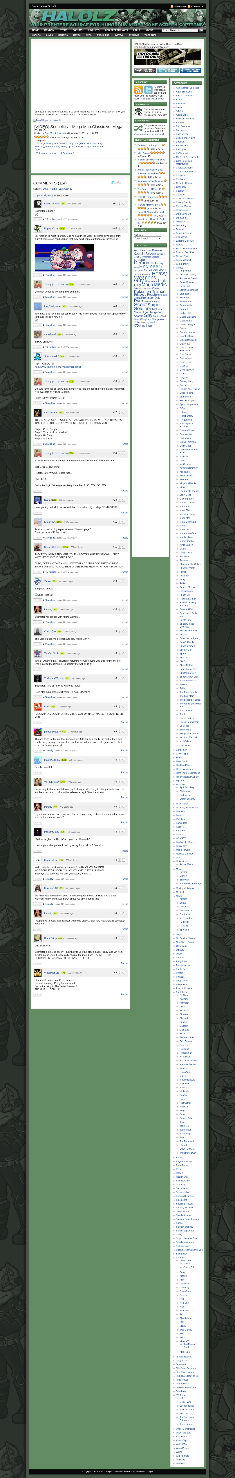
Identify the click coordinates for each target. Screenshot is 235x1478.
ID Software (185, 1056)
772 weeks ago (66, 581)
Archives (94, 30)
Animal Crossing (188, 274)
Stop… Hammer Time (187, 1238)
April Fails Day (187, 787)
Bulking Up (181, 149)
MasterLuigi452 (52, 760)
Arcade (183, 1276)
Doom (183, 385)
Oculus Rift (188, 1267)
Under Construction (186, 1429)
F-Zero (183, 408)
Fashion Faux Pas (185, 252)
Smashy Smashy (184, 1207)
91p (61, 412)
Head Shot (181, 761)
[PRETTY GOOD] (44, 136)
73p (54, 581)
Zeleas (47, 581)
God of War (185, 438)
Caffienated (182, 153)
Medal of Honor (187, 514)
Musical (180, 892)
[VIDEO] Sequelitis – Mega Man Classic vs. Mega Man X (78, 128)
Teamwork (181, 1364)
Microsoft (184, 1083)
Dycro (47, 500)
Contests (184, 906)
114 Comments (65, 153)
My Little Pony (187, 1409)
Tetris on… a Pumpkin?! (149, 145)
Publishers (103, 35)
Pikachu (157, 288)
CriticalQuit (50, 631)
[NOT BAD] (41, 136)
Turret (137, 319)
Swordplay (181, 1254)
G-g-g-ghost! (182, 264)
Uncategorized (88, 146)
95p (63, 973)
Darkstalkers (186, 358)
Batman (183, 872)
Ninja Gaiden (186, 545)
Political (180, 977)
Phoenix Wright (187, 568)
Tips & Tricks (73, 146)
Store (63, 30)
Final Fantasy (186, 416)
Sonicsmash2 (51, 356)
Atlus (182, 1006)
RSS (143, 98)
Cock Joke (181, 187)
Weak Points (182, 1448)
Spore (183, 653)
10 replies (51, 347)
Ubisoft (183, 1145)
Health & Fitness (184, 765)
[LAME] (38, 136)
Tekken (183, 684)
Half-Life (184, 456)
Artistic (36, 35)
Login (37, 195)
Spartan (138, 315)
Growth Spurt (182, 753)
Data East (184, 1030)
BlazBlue (184, 297)
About (149, 30)
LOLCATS (181, 838)
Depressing (182, 210)
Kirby (147, 281)
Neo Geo (184, 1303)
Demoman (145, 262)
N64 (182, 1299)
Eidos (182, 1033)
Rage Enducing (184, 1161)
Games (49, 35)
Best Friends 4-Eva (185, 138)
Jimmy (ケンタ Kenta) (56, 284)
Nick (149, 289)
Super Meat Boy (188, 673)
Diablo (183, 373)
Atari (182, 1280)
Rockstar (184, 1106)
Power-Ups (181, 984)
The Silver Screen (185, 1372)
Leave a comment (48, 153)
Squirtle (157, 316)
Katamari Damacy (189, 468)
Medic (160, 284)
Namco (183, 1087)
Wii (181, 1333)
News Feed (180, 6)
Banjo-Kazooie (187, 282)
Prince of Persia (188, 587)
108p (64, 760)
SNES (63, 146)
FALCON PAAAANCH (187, 248)
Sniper (154, 304)
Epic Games (186, 1041)
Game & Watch (187, 430)
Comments (197, 6)
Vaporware (181, 1436)
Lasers (179, 834)
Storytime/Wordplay (186, 1242)
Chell (136, 256)
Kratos (154, 281)
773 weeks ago (74, 204)
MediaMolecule (187, 1080)
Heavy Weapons (184, 769)
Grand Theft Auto (188, 442)
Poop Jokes (182, 980)
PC (181, 1314)
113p (71, 284)
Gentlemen (181, 750)
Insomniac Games (189, 1060)
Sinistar (183, 634)
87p (63, 203)
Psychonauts (186, 591)
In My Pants (182, 803)
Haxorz (179, 757)
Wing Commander (189, 733)
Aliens (179, 99)
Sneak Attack (182, 1211)
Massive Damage (185, 853)
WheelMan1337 (52, 972)
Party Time (181, 961)
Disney (183, 876)
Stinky (179, 1234)
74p (53, 706)
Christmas (185, 791)
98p (61, 860)
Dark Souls (185, 354)
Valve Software (187, 1149)
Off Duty (180, 950)
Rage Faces (182, 1165)
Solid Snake (155, 309)
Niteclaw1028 (51, 888)
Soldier (141, 308)
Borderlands (186, 305)
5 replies (50, 297)
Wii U (182, 1337)
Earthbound (185, 396)
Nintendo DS (186, 1310)
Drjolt (47, 706)
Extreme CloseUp (185, 241)
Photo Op (180, 969)
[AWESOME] (47, 136)
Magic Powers (183, 850)
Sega (182, 1110)
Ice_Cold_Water (52, 306)
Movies (77, 35)
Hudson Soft (186, 1053)
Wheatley (145, 322)
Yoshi (150, 326)
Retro (48, 146)
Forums (77, 30)
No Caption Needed (186, 938)
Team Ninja (185, 1133)
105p (54, 500)
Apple (183, 1272)
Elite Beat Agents (188, 400)
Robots (55, 146)
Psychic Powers (184, 988)
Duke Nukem (186, 393)
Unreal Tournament (189, 722)
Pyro (138, 300)
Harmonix (184, 1049)
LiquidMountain (52, 203)
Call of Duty (185, 313)
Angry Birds (185, 270)
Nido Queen (144, 153)
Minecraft (184, 529)
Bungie (183, 1022)
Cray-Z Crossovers (185, 198)
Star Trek (184, 1413)
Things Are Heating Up (187, 1376)
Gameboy (184, 1287)
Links (136, 30)
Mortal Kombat (187, 541)
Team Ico (184, 1126)
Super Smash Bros (189, 677)
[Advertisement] (78, 1036)
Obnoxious (91, 143)
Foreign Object (183, 260)
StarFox (183, 661)
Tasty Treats (182, 1360)
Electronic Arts (187, 1037)
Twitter (154, 98)
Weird (179, 1452)
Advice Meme (186, 864)
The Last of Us (187, 696)
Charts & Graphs (184, 168)
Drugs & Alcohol (184, 233)
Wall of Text (181, 1444)
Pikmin (183, 572)
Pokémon (184, 575)
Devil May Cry (187, 370)
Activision (184, 1003)
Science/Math (183, 1180)
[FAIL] (35, 136)
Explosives (181, 237)
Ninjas (179, 934)
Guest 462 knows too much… (152, 212)
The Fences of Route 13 (149, 189)
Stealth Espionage (185, 1230)
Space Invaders (187, 646)
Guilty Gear (185, 446)
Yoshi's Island (186, 741)
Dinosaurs (181, 218)
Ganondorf (149, 270)
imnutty (48, 609)
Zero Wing (185, 745)
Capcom (39, 143)
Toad (163, 316)
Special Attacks (183, 1215)
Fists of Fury (182, 256)
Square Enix (186, 1118)
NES (82, 143)
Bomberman (186, 301)
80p (62, 832)
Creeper (140, 260)
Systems (119, 35)
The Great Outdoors (186, 1368)
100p (59, 522)
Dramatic (180, 229)
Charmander (160, 254)
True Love (181, 1391)
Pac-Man (184, 556)
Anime (179, 107)
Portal (183, 583)
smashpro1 (50, 334)
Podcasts (184, 922)
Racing (179, 1157)
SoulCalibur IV (187, 642)
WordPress (140, 1471)
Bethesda (184, 1010)
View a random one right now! (149, 134)
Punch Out (185, 595)
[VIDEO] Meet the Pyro (149, 205)
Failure (179, 244)
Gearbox (184, 1045)
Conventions (186, 910)
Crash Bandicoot (188, 340)
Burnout (184, 309)
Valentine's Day (187, 799)
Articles (183, 899)
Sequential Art (183, 1192)
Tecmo (183, 1137)
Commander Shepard (149, 257)
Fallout (183, 412)
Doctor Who (185, 1402)
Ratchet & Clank (188, 599)
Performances (183, 965)
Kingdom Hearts (188, 483)
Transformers (186, 1424)
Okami (183, 548)
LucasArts (185, 1072)
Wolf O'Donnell (145, 324)
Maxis (183, 1076)
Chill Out (180, 175)
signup (47, 195)
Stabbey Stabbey (184, 1227)
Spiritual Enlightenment (187, 1219)
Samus (155, 301)
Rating (53, 188)
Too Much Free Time (186, 1387)
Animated (181, 103)
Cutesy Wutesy (183, 206)
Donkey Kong (186, 381)
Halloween (185, 795)
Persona (184, 560)
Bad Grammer (183, 126)
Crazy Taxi (185, 344)
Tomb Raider (186, 710)
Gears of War (186, 434)
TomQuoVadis (51, 653)
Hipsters (180, 780)
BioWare (184, 1014)
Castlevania (186, 320)
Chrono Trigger (187, 324)
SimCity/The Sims (188, 630)
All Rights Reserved (113, 1471)
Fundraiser (185, 914)
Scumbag (181, 1184)
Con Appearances (116, 30)
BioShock (184, 294)
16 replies (51, 572)
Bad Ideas (181, 130)
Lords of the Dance (185, 842)
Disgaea (184, 377)
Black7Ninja (50, 938)
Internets (180, 811)
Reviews (184, 926)
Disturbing (181, 225)
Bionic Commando (189, 290)
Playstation (185, 1318)
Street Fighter (186, 665)
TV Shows (134, 35)
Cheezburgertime (185, 171)
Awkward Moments (185, 118)
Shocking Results (185, 1204)
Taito (182, 1122)
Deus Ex (184, 366)
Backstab (180, 122)
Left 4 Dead (185, 495)
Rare (182, 1099)
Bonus (183, 903)
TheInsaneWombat (54, 678)
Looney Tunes (187, 1406)
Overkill (180, 953)
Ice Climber (185, 464)
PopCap (184, 1095)
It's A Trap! (181, 819)
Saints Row (185, 620)
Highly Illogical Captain (187, 777)
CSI (181, 1398)
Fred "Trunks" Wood (55, 133)
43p (60, 938)
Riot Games (185, 1103)
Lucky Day (181, 846)
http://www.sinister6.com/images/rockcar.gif (58, 366)
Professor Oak (150, 297)
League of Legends (189, 491)
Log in (150, 1471)
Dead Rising (186, 362)
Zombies (180, 1463)
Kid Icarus (185, 472)
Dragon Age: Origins (190, 389)
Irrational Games (188, 1064)
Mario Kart (185, 506)
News (89, 35)
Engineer (149, 266)
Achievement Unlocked (187, 88)
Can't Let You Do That (187, 157)
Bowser (157, 250)
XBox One (185, 1352)
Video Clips (150, 35)
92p (64, 731)
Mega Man (73, 143)
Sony (182, 1114)
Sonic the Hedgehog (190, 638)
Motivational (182, 861)
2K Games (185, 995)
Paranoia (180, 957)
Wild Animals (182, 1456)
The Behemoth (187, 1141)
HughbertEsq (51, 860)
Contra (183, 328)
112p (62, 228)
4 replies (50, 325)
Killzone (184, 479)
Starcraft (184, 657)
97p (64, 306)
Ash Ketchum (142, 250)
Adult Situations (184, 91)
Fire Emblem (186, 420)
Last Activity (65, 188)
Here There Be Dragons (188, 773)
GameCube (185, 1291)
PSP (182, 1322)
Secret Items (182, 1188)
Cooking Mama (187, 332)
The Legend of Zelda (190, 700)
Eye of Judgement (189, 404)
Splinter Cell (186, 650)
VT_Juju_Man (51, 781)
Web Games (186, 1330)
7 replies (50, 275)
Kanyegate (181, 823)
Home (35, 30)
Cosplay (180, 191)
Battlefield (185, 286)
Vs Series (184, 726)
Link (162, 280)
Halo (182, 460)
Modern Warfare (188, 533)
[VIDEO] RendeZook (148, 197)
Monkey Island (187, 537)
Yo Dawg (180, 1459)
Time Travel (182, 1380)
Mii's (178, 857)
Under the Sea (183, 1432)
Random (49, 30)
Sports (179, 1223)
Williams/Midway (188, 1153)
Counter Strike (187, 336)
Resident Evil (186, 609)
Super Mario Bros (188, 669)
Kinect (186, 1263)
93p (59, 631)
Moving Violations (185, 888)
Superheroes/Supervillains (189, 1250)
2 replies (50, 444)
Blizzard (184, 1018)
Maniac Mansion (188, 502)
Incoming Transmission (55, 143)
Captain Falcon (144, 253)
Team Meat (185, 1130)
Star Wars (184, 879)
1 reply (49, 750)
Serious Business (185, 1196)
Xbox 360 (184, 1341)
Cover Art (180, 194)
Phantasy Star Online (190, 564)
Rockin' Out (181, 1177)
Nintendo (184, 1091)
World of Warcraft (188, 737)
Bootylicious (182, 145)
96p (62, 356)
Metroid (183, 525)
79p (61, 888)
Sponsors (184, 929)
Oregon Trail (186, 552)
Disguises (181, 221)
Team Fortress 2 (188, 680)
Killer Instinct (186, 475)
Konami (183, 1068)
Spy (148, 315)
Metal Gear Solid (188, 522)
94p (59, 334)
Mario (147, 284)
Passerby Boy (51, 831)
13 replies (51, 219)
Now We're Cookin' (185, 942)
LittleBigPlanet (187, 498)
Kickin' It (180, 827)
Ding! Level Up (183, 214)
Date (45, 188)
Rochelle (147, 302)
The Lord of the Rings (190, 883)
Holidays (63, 35)
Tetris (182, 688)
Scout (140, 304)
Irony (178, 815)
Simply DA (50, 522)
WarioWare (185, 729)
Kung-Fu (180, 830)
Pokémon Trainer (149, 291)
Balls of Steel (182, 134)
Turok (182, 714)
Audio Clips (182, 115)
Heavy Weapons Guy (150, 276)
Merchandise (186, 918)
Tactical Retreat (183, 1356)
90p (55, 609)
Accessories (186, 1260)
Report (124, 219)
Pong (182, 579)
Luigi (137, 285)
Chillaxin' (180, 179)
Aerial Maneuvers (185, 95)
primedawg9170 (52, 731)
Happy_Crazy (51, 228)
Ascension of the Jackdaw (150, 181)
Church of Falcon (184, 183)
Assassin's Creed (188, 278)
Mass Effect (185, 510)
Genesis (184, 1295)
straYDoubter (51, 412)
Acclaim (184, 999)
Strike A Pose (182, 1246)
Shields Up (181, 1200)
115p (62, 782)
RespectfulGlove (53, 547)
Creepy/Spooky (183, 202)
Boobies (180, 141)
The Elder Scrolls (188, 692)
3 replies (50, 403)
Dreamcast (185, 1283)
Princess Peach (145, 294)
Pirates (179, 973)
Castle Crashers (188, 317)
